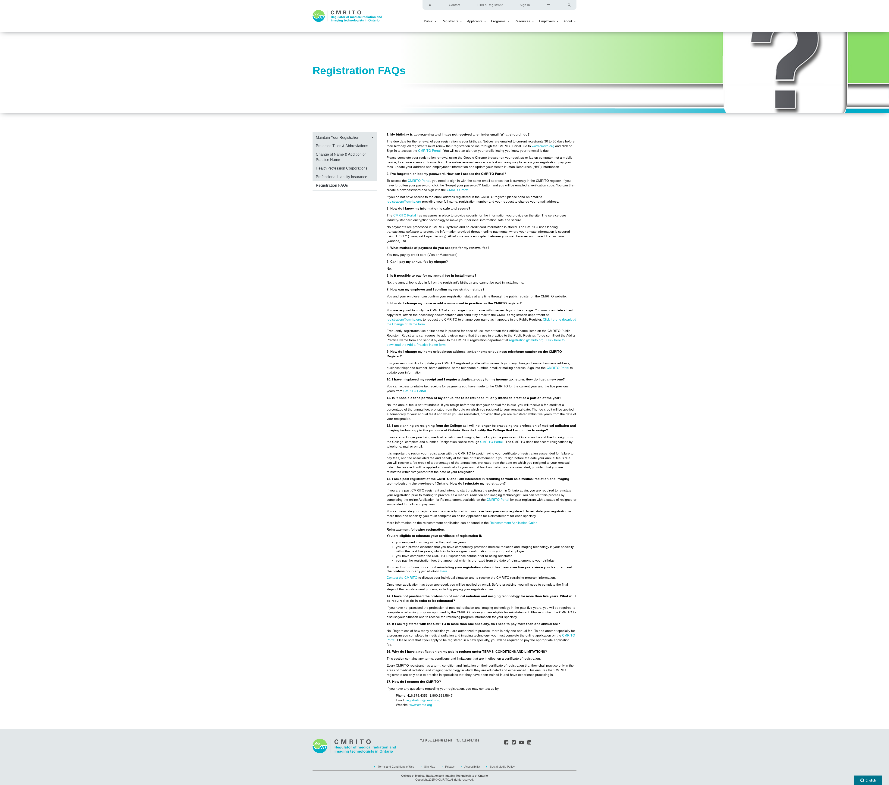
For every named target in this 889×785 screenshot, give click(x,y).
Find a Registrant (490, 5)
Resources (522, 21)
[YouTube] (521, 743)
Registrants (449, 21)
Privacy (449, 766)
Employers (547, 21)
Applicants (474, 21)
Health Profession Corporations (341, 168)
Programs (498, 21)
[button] (435, 21)
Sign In (525, 5)
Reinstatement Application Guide (513, 523)
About (567, 21)
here (443, 571)
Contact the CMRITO (402, 577)
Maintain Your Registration (337, 137)
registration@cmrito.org (404, 201)
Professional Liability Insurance (341, 177)
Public (428, 21)
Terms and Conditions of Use (396, 766)
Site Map (429, 766)
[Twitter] (514, 743)
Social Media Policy (502, 766)
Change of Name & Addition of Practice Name (341, 157)
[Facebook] (506, 743)
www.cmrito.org (543, 146)
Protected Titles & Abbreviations (342, 146)
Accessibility (472, 766)
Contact (454, 5)
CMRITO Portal (429, 150)
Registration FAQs (332, 185)
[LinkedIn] (529, 743)
